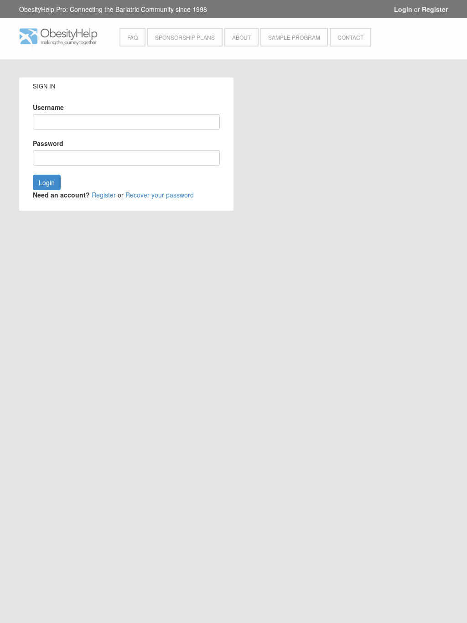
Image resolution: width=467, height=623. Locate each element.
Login (403, 9)
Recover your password (159, 194)
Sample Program (294, 37)
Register (435, 9)
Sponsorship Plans (185, 37)
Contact (350, 37)
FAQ (132, 37)
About (241, 37)
